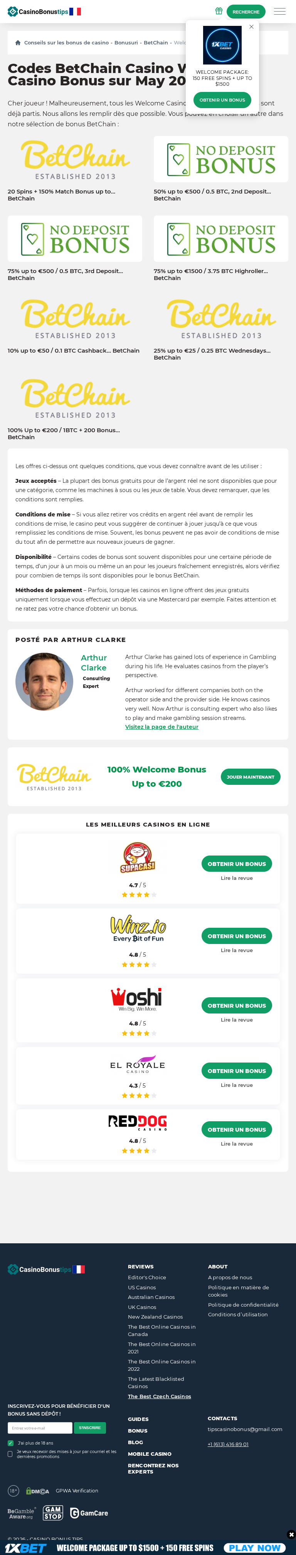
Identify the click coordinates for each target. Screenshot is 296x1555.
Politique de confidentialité (243, 1305)
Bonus (137, 1431)
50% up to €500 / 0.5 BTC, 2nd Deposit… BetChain (212, 195)
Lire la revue (237, 878)
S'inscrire (90, 1428)
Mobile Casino (150, 1454)
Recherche (246, 12)
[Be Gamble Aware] (22, 1513)
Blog (135, 1442)
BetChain (156, 42)
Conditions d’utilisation (238, 1314)
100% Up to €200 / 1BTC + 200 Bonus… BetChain (64, 434)
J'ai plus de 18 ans (35, 1443)
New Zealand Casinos (155, 1317)
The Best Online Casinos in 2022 (162, 1365)
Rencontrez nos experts (153, 1468)
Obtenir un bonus (222, 100)
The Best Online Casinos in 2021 (162, 1348)
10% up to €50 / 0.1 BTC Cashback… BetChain (74, 350)
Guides (138, 1419)
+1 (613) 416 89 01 (228, 1444)
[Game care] (89, 1513)
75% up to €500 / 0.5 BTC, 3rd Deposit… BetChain (65, 275)
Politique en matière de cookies (238, 1291)
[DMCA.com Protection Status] (37, 1491)
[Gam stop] (53, 1513)
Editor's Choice (147, 1277)
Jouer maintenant (250, 777)
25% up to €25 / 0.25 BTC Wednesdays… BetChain (212, 354)
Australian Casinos (151, 1297)
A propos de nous (230, 1277)
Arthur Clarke (94, 662)
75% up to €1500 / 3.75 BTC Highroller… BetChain (211, 275)
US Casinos (142, 1287)
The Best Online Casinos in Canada (162, 1331)
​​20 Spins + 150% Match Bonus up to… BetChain (61, 195)
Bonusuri (126, 42)
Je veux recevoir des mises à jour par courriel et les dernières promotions (66, 1454)
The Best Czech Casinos (159, 1396)
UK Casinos (142, 1307)
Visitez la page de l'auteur (161, 726)
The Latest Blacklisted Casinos (156, 1383)
